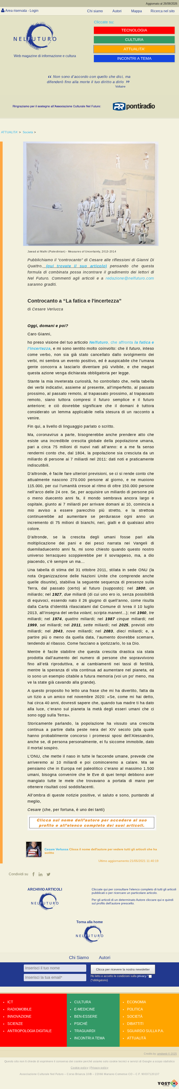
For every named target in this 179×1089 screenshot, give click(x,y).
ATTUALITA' (9, 132)
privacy (142, 976)
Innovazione (19, 1016)
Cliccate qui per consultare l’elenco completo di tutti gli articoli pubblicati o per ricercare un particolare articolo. (134, 891)
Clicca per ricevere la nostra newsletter (123, 969)
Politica (135, 1009)
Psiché (81, 1024)
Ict (10, 1002)
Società (28, 132)
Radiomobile (19, 1009)
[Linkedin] (40, 874)
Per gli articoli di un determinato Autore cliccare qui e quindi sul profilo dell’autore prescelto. (132, 901)
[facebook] (33, 874)
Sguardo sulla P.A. (145, 1031)
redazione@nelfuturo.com (130, 278)
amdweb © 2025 (167, 1053)
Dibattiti (135, 1024)
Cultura (82, 1002)
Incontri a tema (89, 1038)
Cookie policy (79, 1067)
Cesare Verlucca (57, 849)
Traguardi (84, 1031)
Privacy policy (99, 1067)
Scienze (15, 1024)
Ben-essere (85, 1016)
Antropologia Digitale (29, 1031)
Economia (136, 1002)
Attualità (136, 1038)
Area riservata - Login (21, 10)
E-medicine (84, 1009)
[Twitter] (48, 874)
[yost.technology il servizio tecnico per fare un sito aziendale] (168, 1086)
